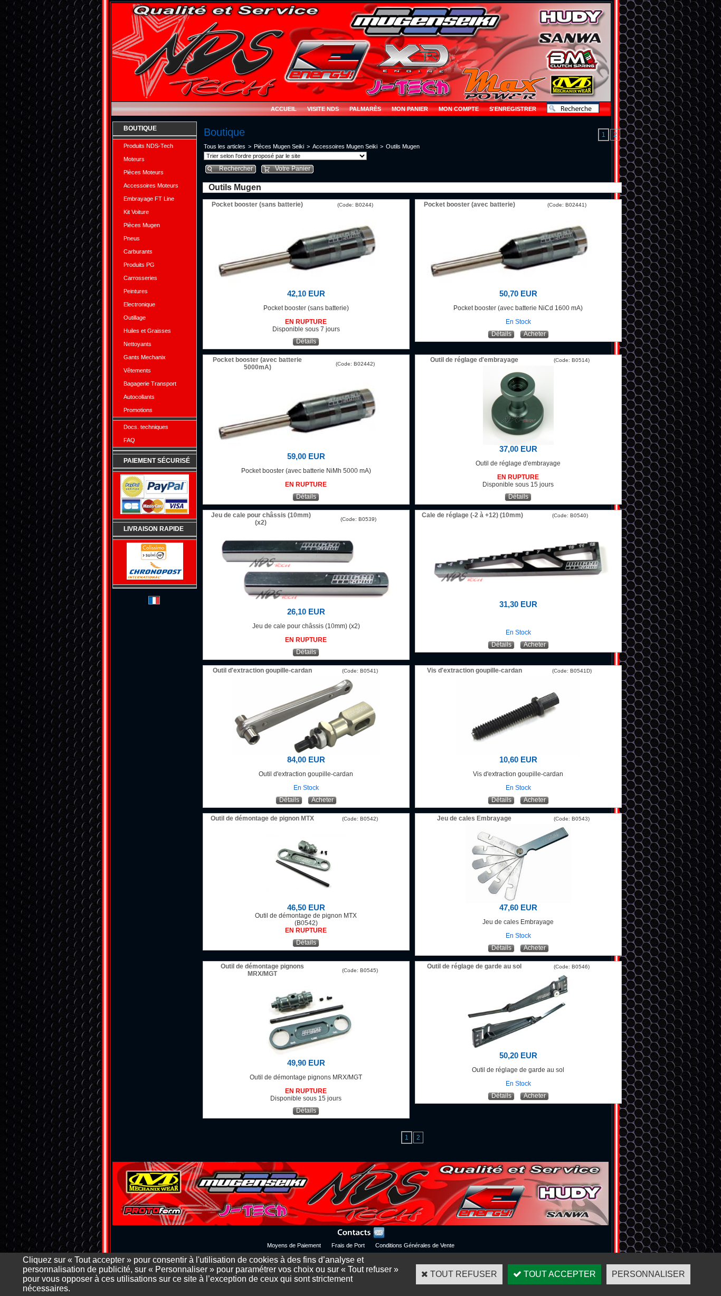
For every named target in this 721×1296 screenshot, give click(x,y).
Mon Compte (459, 109)
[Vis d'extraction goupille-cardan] (518, 752)
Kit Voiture (136, 212)
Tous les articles (224, 146)
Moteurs (134, 159)
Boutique (140, 128)
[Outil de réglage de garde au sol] (518, 1048)
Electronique (139, 304)
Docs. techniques (146, 427)
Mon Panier (410, 109)
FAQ (129, 440)
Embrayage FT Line (149, 198)
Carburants (138, 251)
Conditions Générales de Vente (414, 1245)
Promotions (138, 410)
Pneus (132, 238)
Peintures (136, 291)
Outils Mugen (403, 146)
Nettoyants (137, 344)
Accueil (284, 109)
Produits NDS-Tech (148, 146)
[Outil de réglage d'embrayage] (518, 441)
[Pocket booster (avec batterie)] (518, 286)
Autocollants (139, 397)
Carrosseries (140, 278)
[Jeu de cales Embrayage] (518, 900)
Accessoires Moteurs (151, 185)
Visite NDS (323, 109)
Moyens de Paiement (294, 1245)
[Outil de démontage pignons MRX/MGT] (306, 1055)
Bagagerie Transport (150, 383)
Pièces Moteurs (144, 172)
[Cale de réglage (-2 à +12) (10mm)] (518, 597)
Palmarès (365, 109)
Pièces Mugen (142, 225)
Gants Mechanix (145, 357)
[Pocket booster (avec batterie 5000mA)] (306, 449)
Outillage (135, 317)
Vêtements (137, 370)
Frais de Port (348, 1245)
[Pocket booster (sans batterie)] (306, 286)
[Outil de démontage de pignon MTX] (306, 900)
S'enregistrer (512, 109)
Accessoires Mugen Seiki (344, 146)
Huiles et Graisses (147, 331)
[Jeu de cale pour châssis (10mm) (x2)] (306, 604)
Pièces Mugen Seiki (279, 146)
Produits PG (139, 265)
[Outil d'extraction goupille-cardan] (306, 752)
